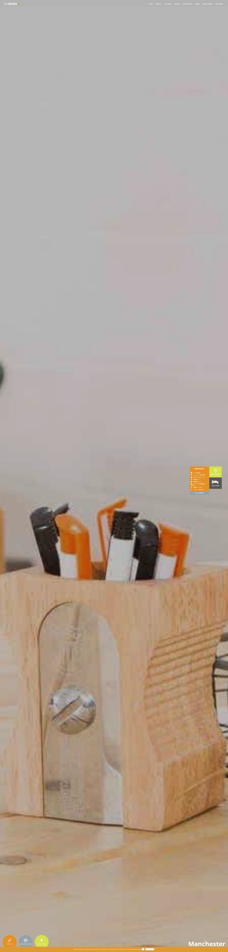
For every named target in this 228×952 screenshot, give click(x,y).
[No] (226, 949)
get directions (215, 474)
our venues (167, 4)
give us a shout (208, 4)
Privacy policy (150, 949)
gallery (197, 4)
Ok (143, 949)
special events (187, 4)
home (151, 4)
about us (158, 4)
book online (219, 4)
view (199, 493)
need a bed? (215, 485)
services (177, 4)
